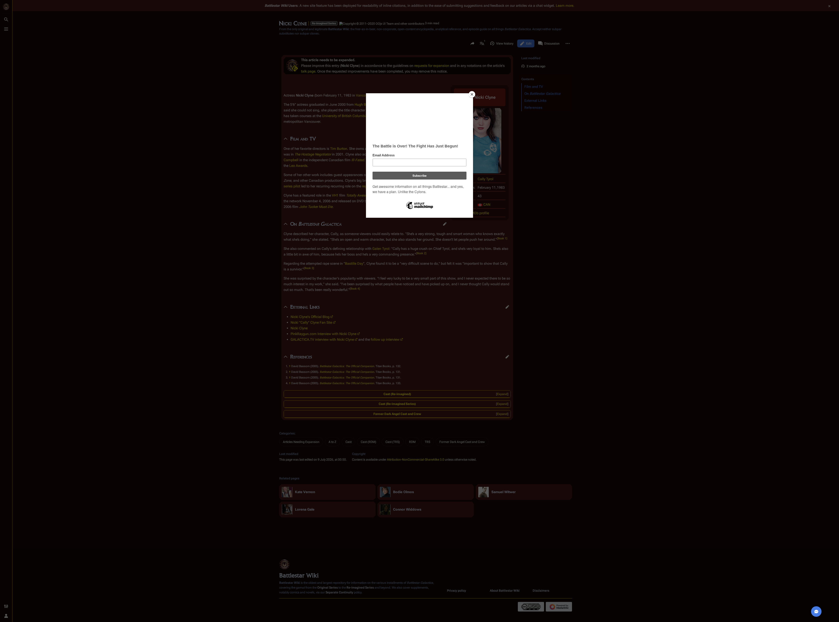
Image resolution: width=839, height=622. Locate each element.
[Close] (472, 94)
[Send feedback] (816, 611)
